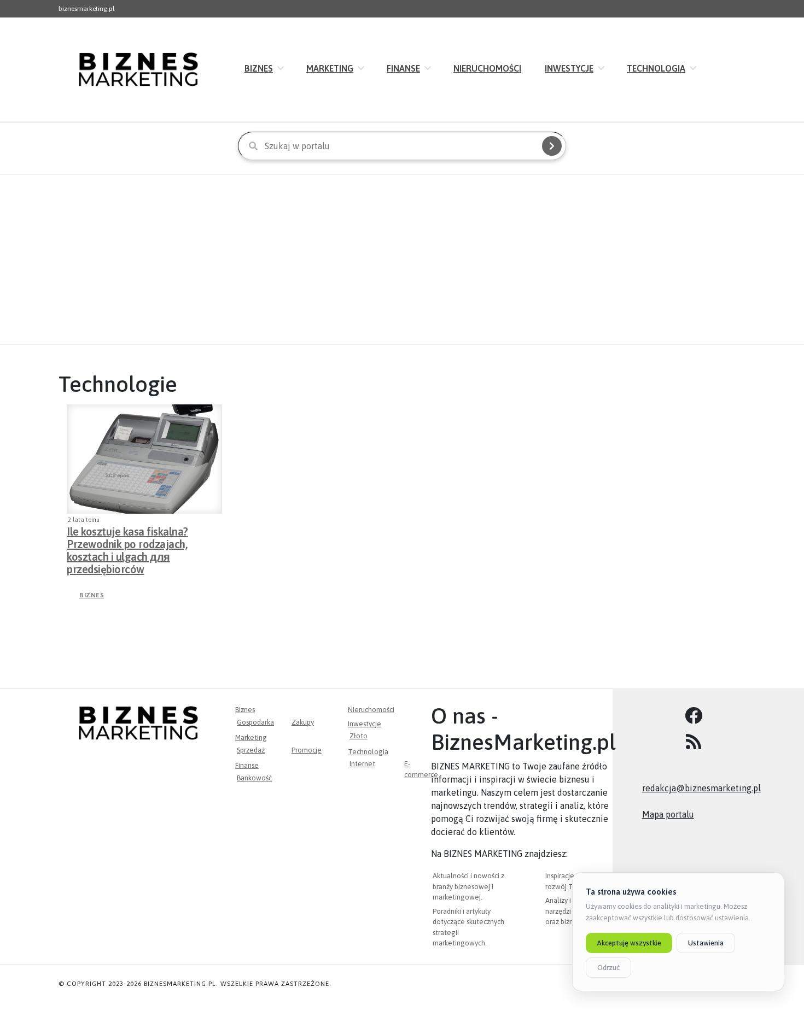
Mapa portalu (668, 814)
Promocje (307, 750)
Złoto (358, 736)
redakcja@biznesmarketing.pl (701, 788)
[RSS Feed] (693, 742)
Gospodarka (255, 722)
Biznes (258, 68)
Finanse (403, 68)
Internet (362, 764)
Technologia (656, 68)
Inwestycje (569, 68)
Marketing (329, 68)
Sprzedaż (251, 750)
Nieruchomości (487, 68)
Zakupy (303, 722)
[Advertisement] (402, 259)
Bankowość (254, 778)
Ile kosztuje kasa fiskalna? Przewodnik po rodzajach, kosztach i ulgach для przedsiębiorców (127, 541)
